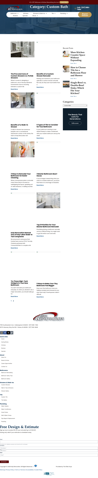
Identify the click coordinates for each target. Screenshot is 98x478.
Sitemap (2, 470)
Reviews (15, 15)
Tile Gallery (4, 400)
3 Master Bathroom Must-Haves (47, 175)
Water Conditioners (6, 409)
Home (2, 339)
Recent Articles (5, 360)
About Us (3, 357)
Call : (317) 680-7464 (83, 8)
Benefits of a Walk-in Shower (19, 126)
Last (1, 452)
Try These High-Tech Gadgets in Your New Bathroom (19, 283)
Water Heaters (5, 406)
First (1, 450)
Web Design (40, 466)
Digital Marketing (51, 466)
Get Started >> (4, 461)
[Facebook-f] (5, 332)
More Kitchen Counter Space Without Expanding (78, 56)
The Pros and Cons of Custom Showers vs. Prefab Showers (22, 76)
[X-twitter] (8, 332)
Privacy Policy (45, 458)
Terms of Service (20, 470)
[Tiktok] (11, 332)
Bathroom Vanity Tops (7, 375)
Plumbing (3, 421)
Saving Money (4, 342)
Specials (25, 15)
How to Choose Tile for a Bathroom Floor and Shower (79, 71)
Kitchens (25, 13)
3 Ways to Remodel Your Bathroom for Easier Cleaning (21, 176)
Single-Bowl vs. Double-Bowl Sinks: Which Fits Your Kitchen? (79, 87)
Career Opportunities (6, 363)
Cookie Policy (38, 470)
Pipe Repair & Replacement (8, 418)
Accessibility (29, 470)
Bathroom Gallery (5, 378)
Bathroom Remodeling (7, 372)
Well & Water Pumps (6, 415)
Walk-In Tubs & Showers (7, 388)
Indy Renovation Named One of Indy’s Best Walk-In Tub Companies (21, 235)
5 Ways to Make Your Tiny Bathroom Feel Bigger (47, 285)
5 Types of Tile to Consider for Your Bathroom (47, 126)
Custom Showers (5, 384)
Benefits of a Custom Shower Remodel (45, 75)
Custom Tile (4, 397)
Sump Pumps (4, 412)
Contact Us (4, 366)
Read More (14, 89)
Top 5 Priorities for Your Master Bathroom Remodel (48, 226)
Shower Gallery (5, 391)
